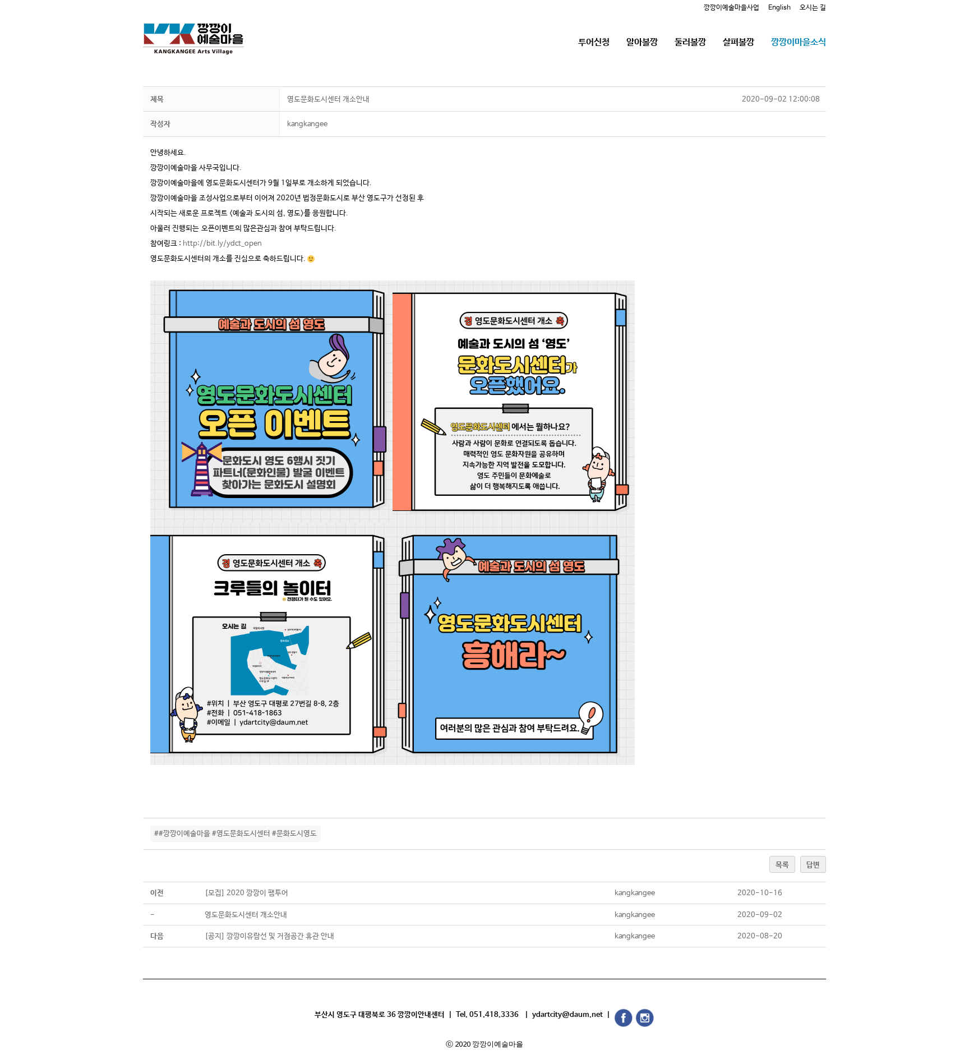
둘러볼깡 (690, 42)
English (779, 8)
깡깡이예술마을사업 (731, 8)
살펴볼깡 (738, 42)
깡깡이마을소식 (798, 42)
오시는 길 (813, 8)
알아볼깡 (642, 42)
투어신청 (594, 42)
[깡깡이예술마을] (193, 30)
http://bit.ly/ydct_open (222, 243)
